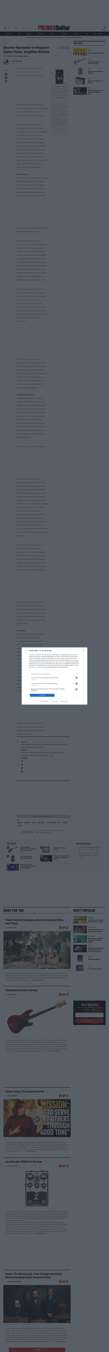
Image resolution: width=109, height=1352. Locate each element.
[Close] (84, 650)
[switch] (75, 678)
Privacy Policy (64, 701)
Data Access (54, 701)
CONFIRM (42, 695)
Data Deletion (45, 701)
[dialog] (54, 676)
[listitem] (54, 674)
